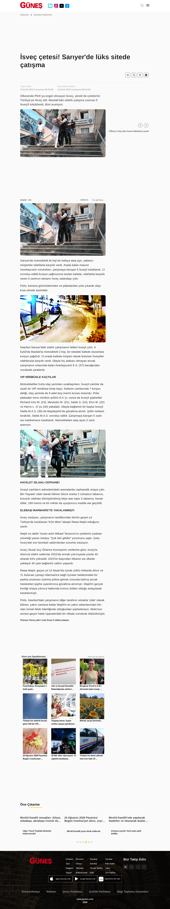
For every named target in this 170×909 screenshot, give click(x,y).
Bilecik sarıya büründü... (91, 721)
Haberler (24, 15)
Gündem (69, 859)
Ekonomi (80, 859)
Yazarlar (108, 859)
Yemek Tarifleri (96, 868)
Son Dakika (110, 872)
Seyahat (93, 859)
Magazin (69, 868)
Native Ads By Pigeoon (96, 657)
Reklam (51, 891)
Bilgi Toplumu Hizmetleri (132, 891)
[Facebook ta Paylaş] (140, 75)
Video (107, 868)
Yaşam (69, 872)
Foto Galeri (110, 863)
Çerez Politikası (72, 891)
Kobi (92, 872)
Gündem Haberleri (43, 15)
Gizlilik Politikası (99, 891)
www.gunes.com (85, 899)
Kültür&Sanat (81, 872)
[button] (140, 125)
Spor (68, 863)
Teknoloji (79, 868)
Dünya (79, 863)
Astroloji (93, 863)
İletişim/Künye (31, 891)
